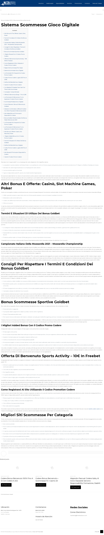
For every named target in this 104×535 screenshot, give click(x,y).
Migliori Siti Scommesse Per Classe (13, 68)
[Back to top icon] (101, 531)
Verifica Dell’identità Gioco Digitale (13, 82)
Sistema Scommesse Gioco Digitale (13, 70)
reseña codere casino (94, 409)
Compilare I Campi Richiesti (11, 92)
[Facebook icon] (95, 531)
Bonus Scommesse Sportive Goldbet (14, 51)
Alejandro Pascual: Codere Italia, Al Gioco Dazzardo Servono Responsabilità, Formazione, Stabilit (85, 480)
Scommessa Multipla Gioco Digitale (13, 101)
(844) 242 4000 (40, 510)
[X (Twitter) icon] (96, 531)
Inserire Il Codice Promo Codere (13, 84)
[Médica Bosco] (8, 3)
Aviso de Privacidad (38, 531)
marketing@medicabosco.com (78, 515)
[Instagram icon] (98, 531)
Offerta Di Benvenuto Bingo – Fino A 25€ (15, 94)
